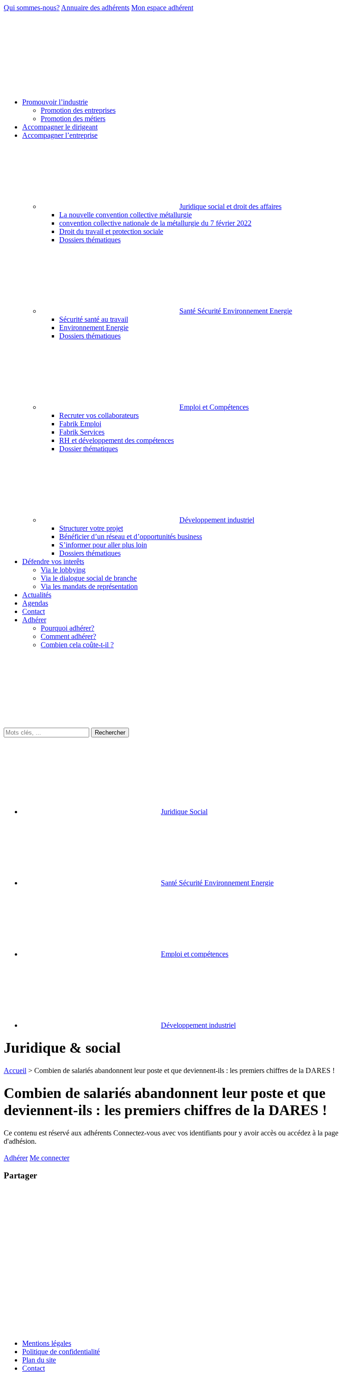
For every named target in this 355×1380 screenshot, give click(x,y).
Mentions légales (46, 1343)
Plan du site (39, 1360)
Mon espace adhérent (162, 8)
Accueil (15, 1070)
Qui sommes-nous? (32, 8)
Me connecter (49, 1158)
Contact (33, 1368)
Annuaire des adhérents (95, 8)
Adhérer (16, 1158)
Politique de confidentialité (61, 1351)
